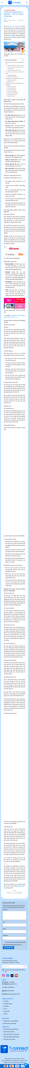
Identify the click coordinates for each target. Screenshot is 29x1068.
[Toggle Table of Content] (22, 60)
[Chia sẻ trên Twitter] (13, 893)
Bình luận (5, 909)
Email (4, 929)
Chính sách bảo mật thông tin (11, 1029)
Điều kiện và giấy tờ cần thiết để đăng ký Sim (15, 63)
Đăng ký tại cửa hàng (12, 80)
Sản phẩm (6, 1006)
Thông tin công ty (8, 1003)
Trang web (5, 935)
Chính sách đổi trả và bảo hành (11, 1034)
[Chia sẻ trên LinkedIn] (21, 893)
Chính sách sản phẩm (9, 1031)
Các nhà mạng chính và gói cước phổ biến (15, 72)
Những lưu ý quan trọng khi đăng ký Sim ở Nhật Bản (15, 84)
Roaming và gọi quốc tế (12, 94)
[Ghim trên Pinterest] (18, 893)
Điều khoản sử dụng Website (11, 1021)
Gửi (25, 966)
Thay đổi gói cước (11, 96)
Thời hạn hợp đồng (11, 88)
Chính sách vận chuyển (9, 1039)
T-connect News (9, 10)
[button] (2, 2)
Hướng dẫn (6, 1011)
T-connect (12, 35)
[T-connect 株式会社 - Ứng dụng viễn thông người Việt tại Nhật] (14, 2)
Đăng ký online (11, 81)
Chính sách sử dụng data (13, 92)
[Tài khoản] (27, 2)
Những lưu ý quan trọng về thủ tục (14, 70)
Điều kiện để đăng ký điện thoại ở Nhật (15, 65)
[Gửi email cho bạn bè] (16, 893)
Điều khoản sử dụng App (10, 1023)
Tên (4, 922)
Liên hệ (5, 1014)
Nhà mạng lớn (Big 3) (12, 75)
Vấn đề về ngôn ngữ (12, 86)
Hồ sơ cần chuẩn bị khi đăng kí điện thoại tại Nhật (16, 68)
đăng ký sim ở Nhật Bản (13, 26)
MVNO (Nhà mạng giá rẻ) (13, 76)
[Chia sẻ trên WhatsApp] (8, 893)
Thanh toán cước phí (12, 89)
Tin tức (5, 1008)
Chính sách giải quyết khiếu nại (11, 1037)
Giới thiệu (6, 1001)
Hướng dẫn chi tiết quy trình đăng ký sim (14, 78)
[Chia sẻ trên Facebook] (11, 893)
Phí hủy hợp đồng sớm (12, 91)
